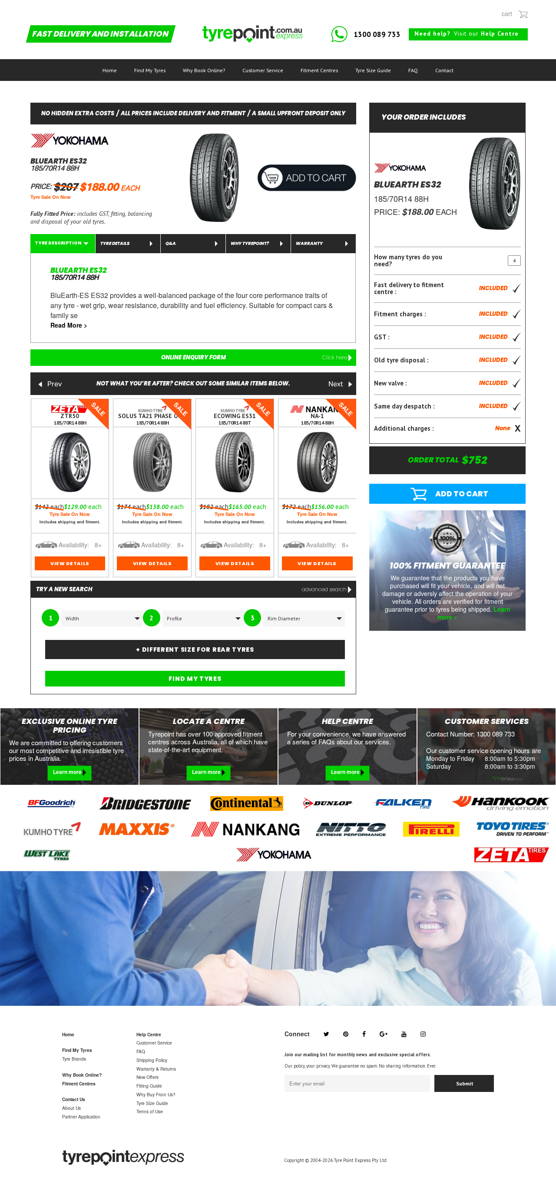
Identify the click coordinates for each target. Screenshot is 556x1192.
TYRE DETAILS (114, 243)
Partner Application (81, 1116)
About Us (71, 1108)
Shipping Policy (151, 1060)
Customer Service (262, 70)
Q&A (170, 243)
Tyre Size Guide (373, 70)
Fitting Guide (149, 1085)
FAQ (413, 70)
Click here (335, 357)
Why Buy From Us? (155, 1094)
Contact (444, 70)
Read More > (68, 325)
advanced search (325, 589)
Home (110, 70)
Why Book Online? (204, 70)
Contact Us (73, 1099)
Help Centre (148, 1034)
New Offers (147, 1077)
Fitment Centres (319, 70)
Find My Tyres (149, 70)
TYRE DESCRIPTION (58, 243)
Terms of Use (149, 1111)
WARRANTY (309, 243)
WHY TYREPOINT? (250, 243)
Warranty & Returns (156, 1068)
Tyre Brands (74, 1058)
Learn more (68, 772)
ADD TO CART (461, 494)
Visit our (466, 33)
